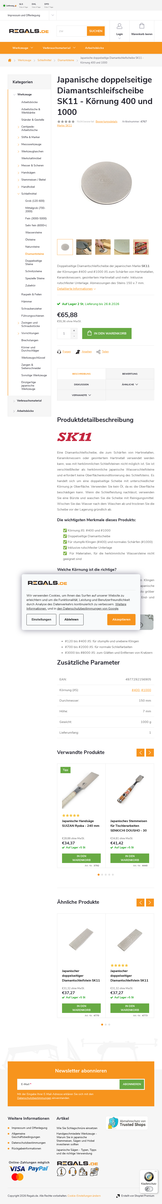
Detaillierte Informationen (75, 289)
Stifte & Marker (30, 137)
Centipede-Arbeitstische (29, 128)
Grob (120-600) (34, 201)
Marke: (64, 125)
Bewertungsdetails (106, 121)
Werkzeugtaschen (32, 151)
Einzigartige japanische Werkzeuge (28, 385)
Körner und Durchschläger (30, 349)
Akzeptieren (121, 619)
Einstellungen (41, 619)
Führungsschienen (32, 316)
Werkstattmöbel (31, 158)
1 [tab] (99, 875)
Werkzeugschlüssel (33, 358)
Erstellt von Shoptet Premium (137, 1196)
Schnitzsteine (33, 271)
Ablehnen (71, 619)
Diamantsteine (34, 254)
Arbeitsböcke (29, 102)
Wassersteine (33, 232)
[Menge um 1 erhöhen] (74, 330)
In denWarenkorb (81, 858)
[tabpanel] (81, 816)
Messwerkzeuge (31, 144)
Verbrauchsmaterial (29, 401)
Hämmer (26, 301)
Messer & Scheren (32, 165)
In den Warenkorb (110, 333)
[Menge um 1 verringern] (74, 336)
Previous (140, 753)
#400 (136, 690)
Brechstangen (29, 340)
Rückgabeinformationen (26, 1148)
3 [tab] (106, 875)
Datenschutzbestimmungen (34, 1098)
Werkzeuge (24, 94)
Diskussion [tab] (81, 384)
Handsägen (28, 172)
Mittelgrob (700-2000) (35, 209)
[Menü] (155, 1172)
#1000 (146, 690)
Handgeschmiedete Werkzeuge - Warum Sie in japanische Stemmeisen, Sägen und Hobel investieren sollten (77, 1139)
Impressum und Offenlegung (24, 15)
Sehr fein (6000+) (36, 225)
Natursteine (32, 247)
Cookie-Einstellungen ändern (84, 1196)
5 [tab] (113, 875)
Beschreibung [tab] (81, 373)
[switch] (149, 1189)
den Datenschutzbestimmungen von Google (87, 608)
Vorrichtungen (30, 333)
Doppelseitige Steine (33, 262)
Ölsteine (30, 240)
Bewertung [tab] (130, 373)
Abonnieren (132, 1084)
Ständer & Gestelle (32, 120)
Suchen (95, 31)
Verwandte (79, 395)
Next (150, 753)
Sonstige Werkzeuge (34, 375)
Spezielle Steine (34, 278)
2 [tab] (102, 875)
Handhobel (28, 187)
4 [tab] (109, 875)
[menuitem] (23, 48)
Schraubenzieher (31, 309)
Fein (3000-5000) (36, 218)
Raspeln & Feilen (31, 294)
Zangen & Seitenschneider (31, 366)
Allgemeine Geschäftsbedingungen (26, 1135)
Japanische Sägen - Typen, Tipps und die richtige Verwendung (76, 1151)
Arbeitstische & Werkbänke (30, 111)
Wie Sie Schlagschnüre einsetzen (77, 1128)
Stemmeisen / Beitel (33, 180)
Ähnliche (128, 384)
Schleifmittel (29, 194)
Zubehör (30, 285)
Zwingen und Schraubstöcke (30, 324)
